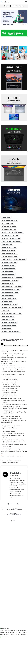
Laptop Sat (18, 277)
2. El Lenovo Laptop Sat (9, 229)
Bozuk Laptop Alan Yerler (9, 253)
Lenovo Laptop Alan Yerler (10, 292)
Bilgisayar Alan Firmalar (9, 247)
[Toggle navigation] (26, 2)
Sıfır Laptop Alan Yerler (9, 325)
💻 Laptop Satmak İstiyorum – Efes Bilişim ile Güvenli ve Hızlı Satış (13, 536)
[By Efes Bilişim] (3, 529)
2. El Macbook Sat (17, 232)
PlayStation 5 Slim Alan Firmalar (11, 313)
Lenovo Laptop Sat (7, 295)
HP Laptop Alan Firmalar (9, 262)
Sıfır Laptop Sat (6, 328)
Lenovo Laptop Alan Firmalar (10, 289)
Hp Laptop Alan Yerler (8, 265)
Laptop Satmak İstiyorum (10, 280)
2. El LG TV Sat (6, 232)
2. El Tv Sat (5, 238)
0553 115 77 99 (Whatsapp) (18, 374)
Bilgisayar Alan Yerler (8, 250)
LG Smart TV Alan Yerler (9, 298)
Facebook (12, 504)
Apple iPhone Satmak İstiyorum (11, 241)
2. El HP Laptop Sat (7, 223)
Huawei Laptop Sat (7, 271)
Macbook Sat (6, 307)
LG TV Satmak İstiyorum (9, 304)
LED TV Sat (18, 286)
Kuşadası (4, 462)
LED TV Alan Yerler (7, 286)
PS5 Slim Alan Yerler (8, 316)
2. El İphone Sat (15, 238)
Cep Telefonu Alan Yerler (9, 256)
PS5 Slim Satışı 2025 (8, 319)
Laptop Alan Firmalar (8, 274)
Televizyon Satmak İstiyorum (11, 331)
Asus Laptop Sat (7, 244)
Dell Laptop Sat (6, 259)
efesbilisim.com (14, 475)
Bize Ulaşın (21, 5)
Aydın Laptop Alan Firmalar (16, 460)
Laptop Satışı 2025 (7, 283)
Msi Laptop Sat (16, 307)
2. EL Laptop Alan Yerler (9, 226)
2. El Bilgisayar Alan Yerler (9, 220)
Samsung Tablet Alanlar (9, 322)
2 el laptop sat (6, 217)
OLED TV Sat (5, 310)
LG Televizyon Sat (7, 301)
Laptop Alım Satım (7, 277)
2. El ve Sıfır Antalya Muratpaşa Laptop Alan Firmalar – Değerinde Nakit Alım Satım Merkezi (14, 605)
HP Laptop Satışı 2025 (8, 268)
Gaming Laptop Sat (19, 259)
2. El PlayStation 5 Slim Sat (10, 235)
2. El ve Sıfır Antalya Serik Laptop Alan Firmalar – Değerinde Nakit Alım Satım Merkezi (12, 572)
